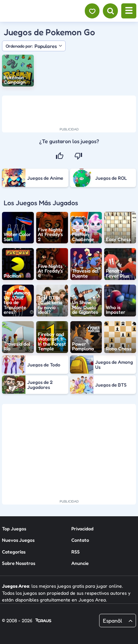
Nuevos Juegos (18, 540)
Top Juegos (14, 528)
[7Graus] (43, 621)
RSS (75, 551)
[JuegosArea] (41, 11)
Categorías (13, 551)
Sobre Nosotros (18, 563)
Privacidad (82, 528)
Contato (80, 540)
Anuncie (80, 563)
